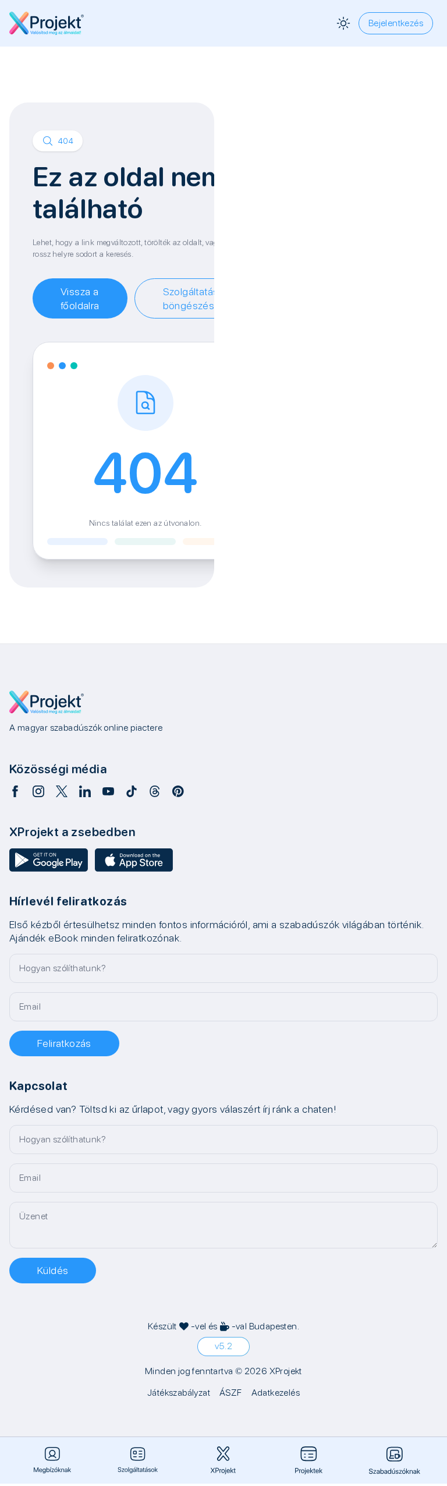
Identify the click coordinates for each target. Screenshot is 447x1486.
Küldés (52, 1270)
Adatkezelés (275, 1392)
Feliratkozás (64, 1043)
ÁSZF (230, 1392)
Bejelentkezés (395, 23)
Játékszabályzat (178, 1392)
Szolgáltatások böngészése (196, 298)
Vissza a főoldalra (80, 298)
